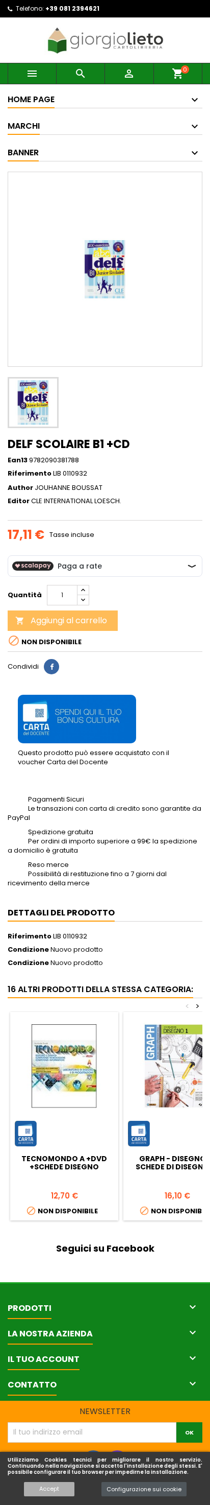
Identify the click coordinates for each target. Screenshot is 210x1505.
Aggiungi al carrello (61, 620)
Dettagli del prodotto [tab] (61, 913)
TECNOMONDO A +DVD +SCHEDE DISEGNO (64, 1163)
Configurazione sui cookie (144, 1489)
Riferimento (29, 473)
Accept (49, 1489)
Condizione (28, 949)
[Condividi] (51, 666)
